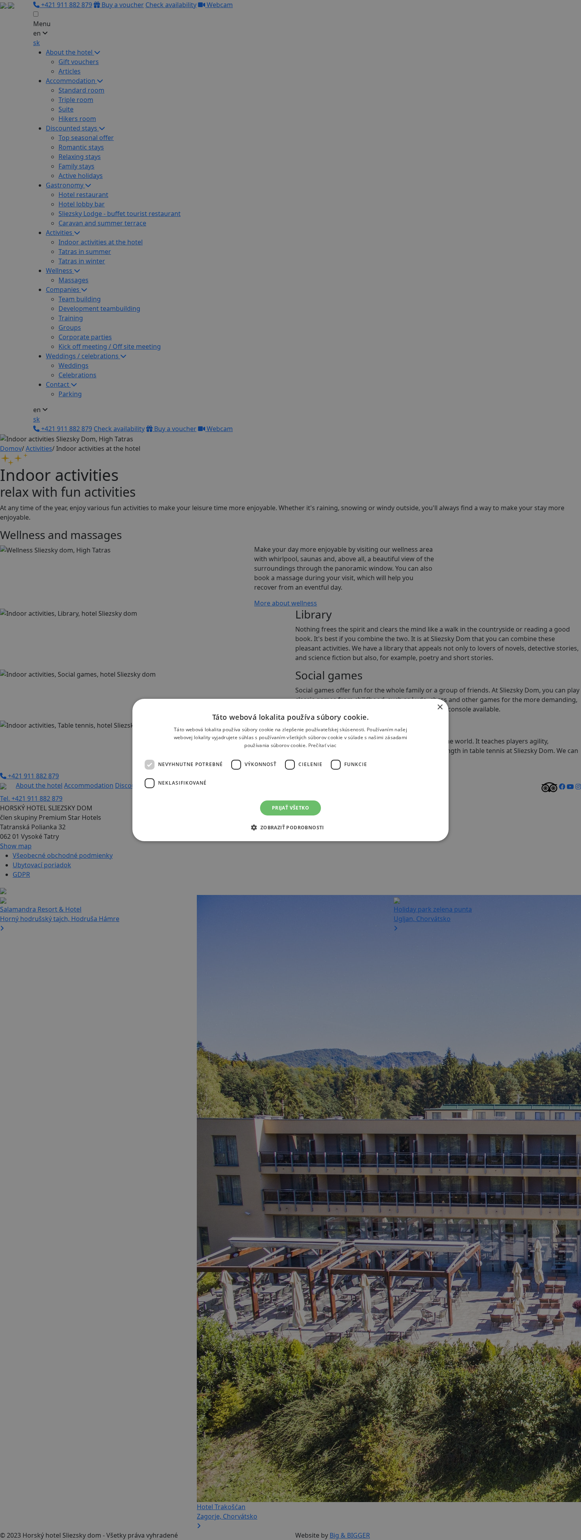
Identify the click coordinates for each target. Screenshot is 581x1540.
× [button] (440, 707)
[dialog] (290, 770)
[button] (290, 827)
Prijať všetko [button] (290, 807)
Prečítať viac (322, 745)
